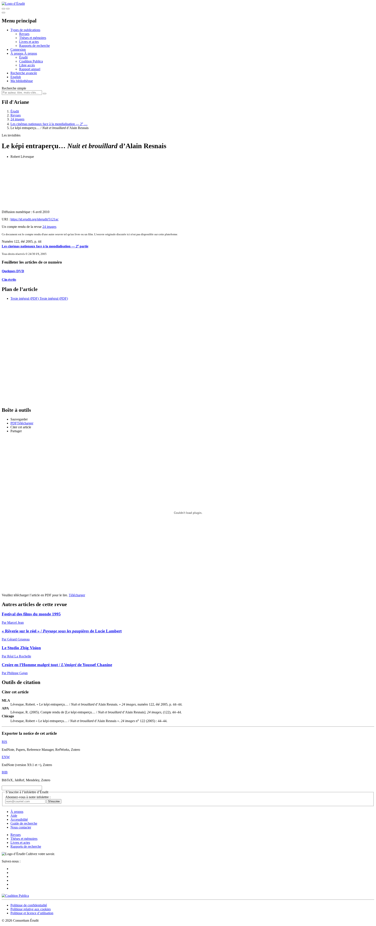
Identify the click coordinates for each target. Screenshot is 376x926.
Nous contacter (20, 827)
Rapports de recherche (34, 45)
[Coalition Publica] (15, 895)
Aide (13, 815)
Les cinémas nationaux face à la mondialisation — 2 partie (45, 246)
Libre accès (27, 65)
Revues (24, 34)
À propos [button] (17, 53)
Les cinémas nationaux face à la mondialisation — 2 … (48, 124)
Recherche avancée (23, 73)
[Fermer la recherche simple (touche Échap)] (8, 8)
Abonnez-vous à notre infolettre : (27, 797)
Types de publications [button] (25, 30)
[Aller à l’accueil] (13, 3)
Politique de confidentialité (28, 905)
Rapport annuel (29, 69)
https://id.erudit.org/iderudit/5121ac (34, 219)
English (15, 77)
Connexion (18, 49)
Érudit (23, 57)
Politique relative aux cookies (30, 909)
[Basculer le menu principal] (3, 12)
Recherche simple (14, 88)
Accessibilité (19, 819)
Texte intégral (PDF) (24, 298)
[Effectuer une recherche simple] (3, 8)
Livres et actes (29, 42)
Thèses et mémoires (32, 38)
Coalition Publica (31, 61)
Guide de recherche (23, 823)
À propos (30, 53)
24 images (17, 119)
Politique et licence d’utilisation (31, 913)
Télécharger (77, 595)
